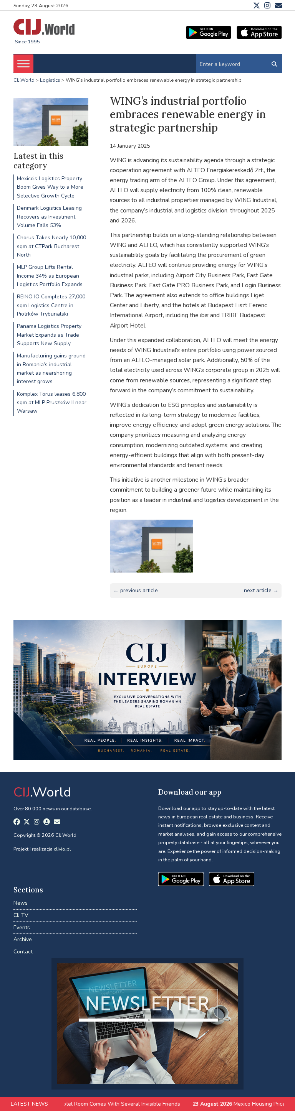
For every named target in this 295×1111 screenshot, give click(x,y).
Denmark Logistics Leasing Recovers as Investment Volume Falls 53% (49, 216)
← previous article (135, 590)
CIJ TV (20, 915)
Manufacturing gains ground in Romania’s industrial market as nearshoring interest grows (51, 368)
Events (21, 927)
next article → (261, 590)
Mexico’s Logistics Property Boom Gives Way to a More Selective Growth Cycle (50, 187)
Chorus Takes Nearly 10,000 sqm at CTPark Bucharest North (51, 246)
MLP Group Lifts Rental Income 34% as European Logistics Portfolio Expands (50, 275)
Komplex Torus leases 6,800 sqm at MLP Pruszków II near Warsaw (51, 402)
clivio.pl (62, 849)
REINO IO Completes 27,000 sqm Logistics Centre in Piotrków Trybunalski (51, 305)
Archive (22, 939)
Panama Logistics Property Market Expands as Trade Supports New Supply (49, 335)
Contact (23, 951)
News (20, 903)
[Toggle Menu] (23, 63)
